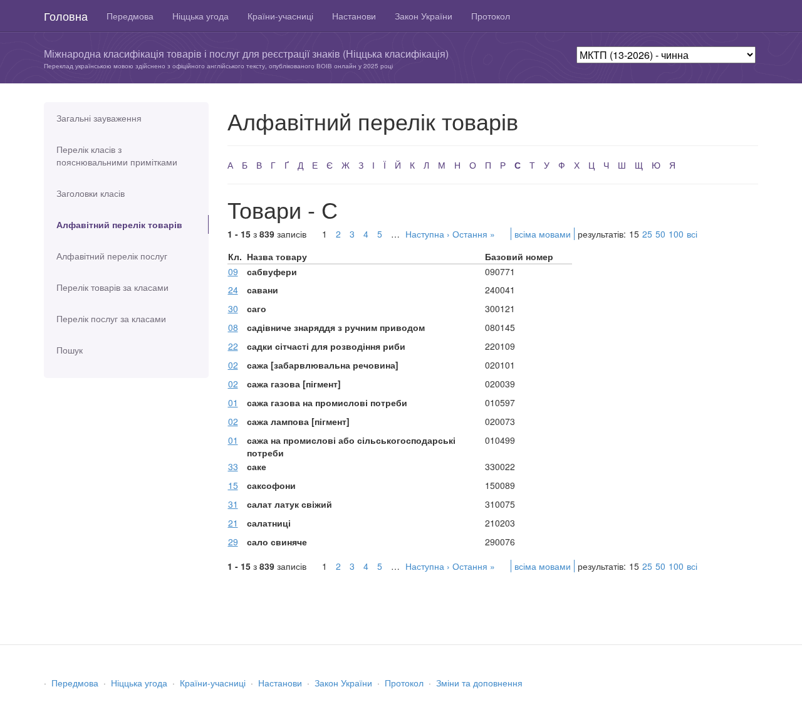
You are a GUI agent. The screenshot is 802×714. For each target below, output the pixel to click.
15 (233, 485)
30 (233, 308)
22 (233, 346)
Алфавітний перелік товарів (119, 224)
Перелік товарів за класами (112, 287)
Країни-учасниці (280, 15)
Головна (66, 16)
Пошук (69, 350)
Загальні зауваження (99, 118)
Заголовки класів (90, 193)
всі (692, 234)
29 (233, 541)
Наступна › (427, 234)
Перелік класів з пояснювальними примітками (116, 155)
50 (660, 234)
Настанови (354, 15)
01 (233, 402)
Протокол (490, 15)
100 (676, 234)
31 (233, 504)
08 (233, 327)
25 (647, 234)
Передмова (130, 15)
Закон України (423, 15)
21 (233, 523)
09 (233, 271)
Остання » (473, 234)
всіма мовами (542, 234)
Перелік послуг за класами (111, 318)
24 (233, 289)
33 (233, 466)
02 (233, 365)
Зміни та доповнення (479, 682)
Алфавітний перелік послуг (111, 255)
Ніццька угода (200, 15)
